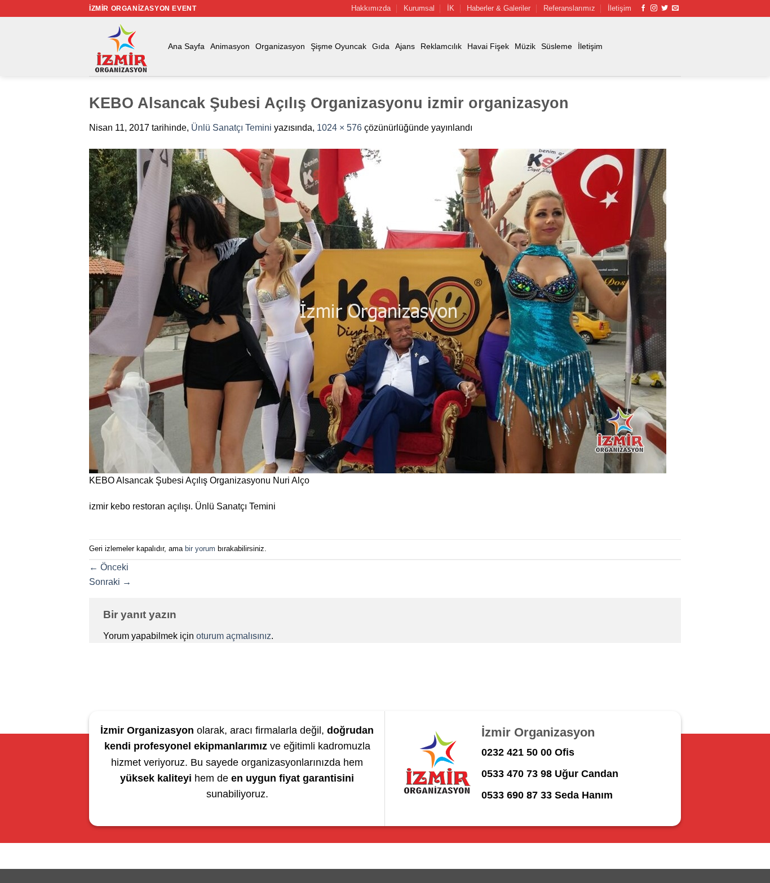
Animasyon (230, 46)
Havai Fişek (488, 46)
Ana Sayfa (186, 46)
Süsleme (556, 46)
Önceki (109, 567)
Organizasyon (280, 46)
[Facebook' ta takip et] (643, 8)
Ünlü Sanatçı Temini (231, 127)
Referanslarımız (569, 8)
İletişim (619, 8)
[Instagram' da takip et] (653, 8)
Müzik (525, 46)
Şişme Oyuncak (338, 46)
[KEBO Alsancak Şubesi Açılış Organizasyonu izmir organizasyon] (377, 310)
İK (450, 8)
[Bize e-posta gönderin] (675, 8)
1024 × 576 (339, 127)
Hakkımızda (371, 8)
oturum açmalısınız (233, 636)
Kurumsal (419, 8)
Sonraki (110, 582)
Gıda (381, 46)
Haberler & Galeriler (498, 8)
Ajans (405, 46)
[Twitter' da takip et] (664, 8)
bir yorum (200, 548)
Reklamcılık (441, 46)
